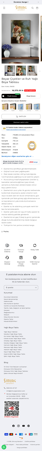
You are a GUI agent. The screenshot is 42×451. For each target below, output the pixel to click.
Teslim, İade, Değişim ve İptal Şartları (17, 308)
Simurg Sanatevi (17, 441)
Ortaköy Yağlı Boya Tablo (13, 341)
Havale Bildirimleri (10, 321)
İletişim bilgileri (9, 444)
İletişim (6, 315)
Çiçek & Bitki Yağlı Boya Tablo (14, 354)
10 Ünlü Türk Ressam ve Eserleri (15, 367)
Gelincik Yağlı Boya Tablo (13, 345)
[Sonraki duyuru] (38, 2)
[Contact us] (4, 447)
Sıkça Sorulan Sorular (11, 317)
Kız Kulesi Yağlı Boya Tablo (13, 336)
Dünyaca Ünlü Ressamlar (13, 369)
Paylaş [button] (6, 231)
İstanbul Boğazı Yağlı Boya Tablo (15, 343)
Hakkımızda (8, 301)
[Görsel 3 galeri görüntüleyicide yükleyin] (32, 71)
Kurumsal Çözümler (11, 297)
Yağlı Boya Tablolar (10, 332)
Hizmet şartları (35, 444)
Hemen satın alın (21, 122)
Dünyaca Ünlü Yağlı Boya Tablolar (16, 371)
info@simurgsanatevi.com (15, 391)
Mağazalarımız (9, 312)
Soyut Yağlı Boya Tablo (12, 352)
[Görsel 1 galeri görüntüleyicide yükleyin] (10, 71)
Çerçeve (6, 310)
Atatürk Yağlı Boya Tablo (12, 349)
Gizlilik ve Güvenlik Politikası (14, 306)
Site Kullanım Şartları (11, 303)
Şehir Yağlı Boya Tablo (12, 356)
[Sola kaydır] (2, 71)
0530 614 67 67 (11, 388)
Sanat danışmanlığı (11, 299)
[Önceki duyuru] (4, 2)
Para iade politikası (22, 444)
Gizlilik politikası (30, 441)
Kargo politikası (22, 447)
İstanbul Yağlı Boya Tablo (13, 334)
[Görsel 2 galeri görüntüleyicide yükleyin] (21, 71)
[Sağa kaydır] (40, 71)
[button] (4, 8)
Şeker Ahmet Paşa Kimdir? (13, 373)
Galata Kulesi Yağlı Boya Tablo (14, 338)
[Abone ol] (36, 287)
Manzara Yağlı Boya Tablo (13, 347)
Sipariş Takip (8, 319)
